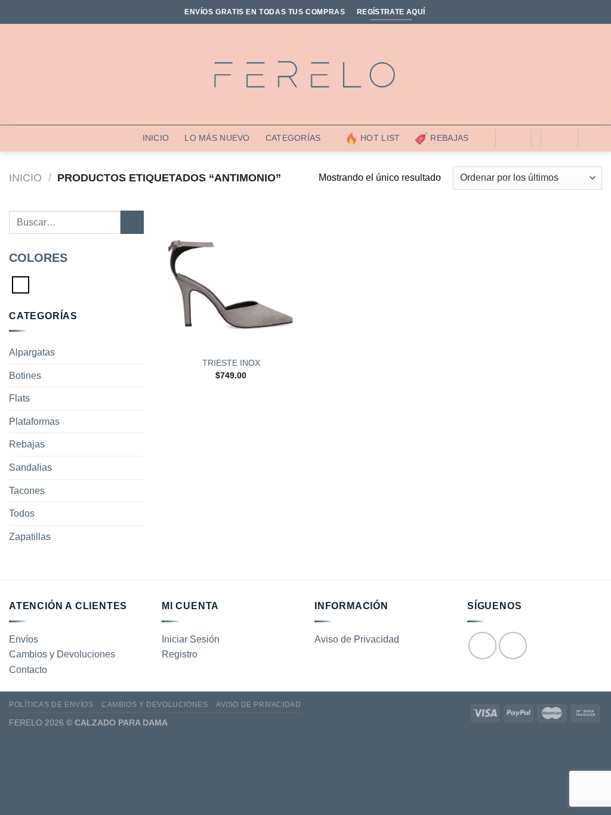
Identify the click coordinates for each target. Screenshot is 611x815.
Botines (25, 376)
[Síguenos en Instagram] (513, 646)
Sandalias (30, 467)
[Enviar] (132, 222)
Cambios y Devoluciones (62, 654)
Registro (180, 654)
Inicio (156, 138)
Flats (19, 398)
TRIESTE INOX (231, 363)
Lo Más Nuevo (216, 138)
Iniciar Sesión (191, 639)
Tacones (27, 491)
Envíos (23, 639)
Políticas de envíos (51, 704)
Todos (22, 513)
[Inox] (20, 284)
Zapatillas (30, 537)
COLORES (38, 257)
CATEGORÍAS (293, 138)
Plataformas (34, 421)
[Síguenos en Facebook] (482, 646)
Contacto (28, 670)
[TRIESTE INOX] (231, 280)
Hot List (380, 138)
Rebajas (449, 138)
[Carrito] (559, 138)
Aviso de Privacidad (356, 639)
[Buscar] (513, 138)
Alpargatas (32, 352)
